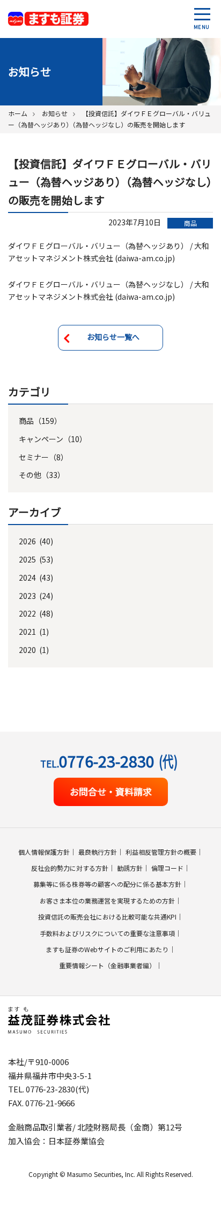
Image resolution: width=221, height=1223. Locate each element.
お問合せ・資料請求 (111, 791)
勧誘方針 (130, 867)
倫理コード (167, 867)
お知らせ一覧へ (113, 336)
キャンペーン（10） (53, 439)
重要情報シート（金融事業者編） (107, 965)
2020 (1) (34, 649)
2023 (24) (36, 595)
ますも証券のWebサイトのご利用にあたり (107, 949)
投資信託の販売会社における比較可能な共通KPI (107, 916)
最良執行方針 (97, 851)
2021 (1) (34, 631)
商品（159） (40, 420)
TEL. (109, 761)
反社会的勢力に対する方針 (69, 867)
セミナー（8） (43, 457)
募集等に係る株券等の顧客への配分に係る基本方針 (107, 883)
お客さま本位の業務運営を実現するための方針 (107, 900)
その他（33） (42, 474)
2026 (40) (36, 541)
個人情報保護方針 (44, 851)
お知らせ (55, 113)
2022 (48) (36, 613)
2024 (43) (36, 577)
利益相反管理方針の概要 (161, 851)
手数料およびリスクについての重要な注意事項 (107, 933)
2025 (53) (36, 559)
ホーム (17, 113)
